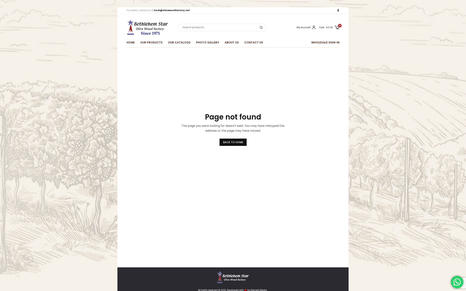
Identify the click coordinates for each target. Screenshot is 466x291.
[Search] (261, 27)
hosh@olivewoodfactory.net (172, 10)
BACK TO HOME (233, 142)
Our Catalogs (179, 42)
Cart (321, 27)
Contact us (253, 42)
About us (232, 42)
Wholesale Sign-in (325, 42)
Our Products (151, 42)
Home (131, 42)
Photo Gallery (207, 42)
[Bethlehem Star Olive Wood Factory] (148, 27)
